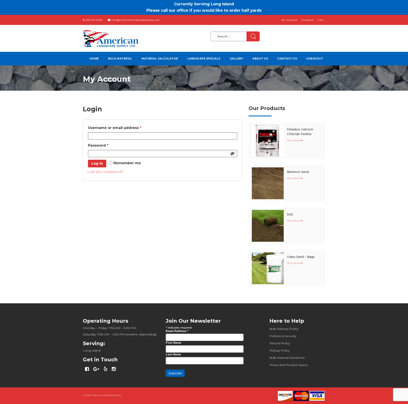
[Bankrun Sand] (268, 183)
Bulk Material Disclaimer (287, 358)
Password (106, 145)
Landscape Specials (203, 58)
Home (94, 58)
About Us (260, 58)
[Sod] (268, 225)
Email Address (177, 331)
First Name (173, 342)
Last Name (173, 354)
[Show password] (232, 153)
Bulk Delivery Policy (283, 329)
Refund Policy (279, 343)
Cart (321, 19)
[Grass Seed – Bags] (268, 268)
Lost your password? (105, 172)
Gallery (236, 58)
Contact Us (287, 58)
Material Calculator (160, 58)
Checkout (307, 19)
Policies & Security (282, 336)
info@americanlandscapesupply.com (135, 19)
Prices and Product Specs (288, 365)
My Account (290, 19)
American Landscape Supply (106, 395)
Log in (97, 163)
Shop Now (293, 140)
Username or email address (123, 128)
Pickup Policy (279, 350)
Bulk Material (120, 58)
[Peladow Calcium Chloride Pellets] (268, 140)
